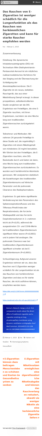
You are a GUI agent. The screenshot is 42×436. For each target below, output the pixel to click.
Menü (38, 2)
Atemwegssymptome (20, 342)
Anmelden (32, 428)
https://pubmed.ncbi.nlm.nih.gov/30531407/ (20, 300)
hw (4, 47)
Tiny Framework (18, 428)
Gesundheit (7, 346)
